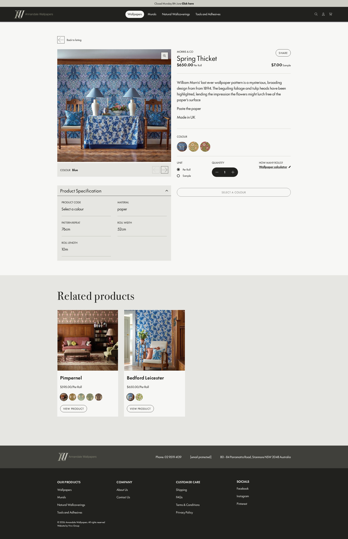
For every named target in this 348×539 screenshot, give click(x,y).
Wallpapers (135, 14)
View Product (73, 408)
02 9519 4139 (173, 457)
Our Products (68, 482)
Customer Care (188, 482)
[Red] (205, 147)
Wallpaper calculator (273, 167)
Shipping (181, 489)
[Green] (90, 397)
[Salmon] (193, 147)
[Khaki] (81, 397)
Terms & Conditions (188, 504)
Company (124, 482)
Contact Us (123, 497)
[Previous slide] (156, 169)
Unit (180, 162)
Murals (152, 14)
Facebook (243, 488)
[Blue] (182, 147)
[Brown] (63, 397)
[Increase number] (233, 172)
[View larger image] (114, 106)
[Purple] (98, 397)
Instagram (243, 496)
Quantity (218, 162)
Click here (188, 3)
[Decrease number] (217, 172)
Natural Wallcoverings (176, 14)
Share (283, 53)
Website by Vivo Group (68, 525)
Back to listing (74, 40)
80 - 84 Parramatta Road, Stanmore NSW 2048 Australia (255, 457)
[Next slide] (164, 169)
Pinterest (242, 503)
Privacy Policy (184, 512)
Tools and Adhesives (208, 14)
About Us (122, 489)
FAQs (179, 497)
